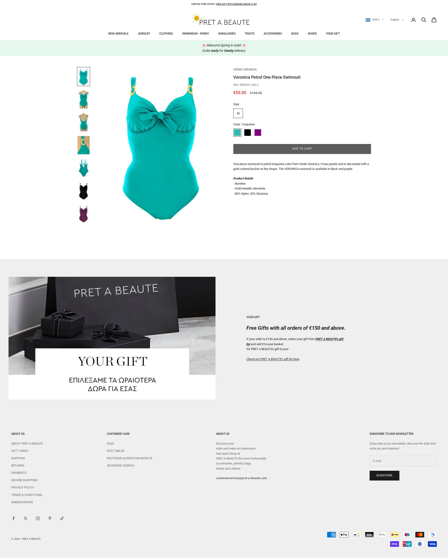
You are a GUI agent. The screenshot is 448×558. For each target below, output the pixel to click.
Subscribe (384, 475)
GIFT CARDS (19, 451)
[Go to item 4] (83, 145)
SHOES (312, 33)
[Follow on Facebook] (13, 518)
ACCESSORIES (273, 33)
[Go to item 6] (83, 190)
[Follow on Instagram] (37, 518)
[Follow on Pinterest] (50, 518)
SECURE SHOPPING (24, 480)
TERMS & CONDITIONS (26, 495)
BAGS (294, 33)
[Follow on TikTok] (62, 518)
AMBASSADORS (22, 502)
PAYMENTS (18, 472)
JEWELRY (144, 33)
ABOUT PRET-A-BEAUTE (27, 443)
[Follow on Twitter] (25, 518)
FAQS (110, 443)
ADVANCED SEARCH (120, 465)
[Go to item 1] (83, 76)
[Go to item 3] (83, 122)
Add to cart (302, 149)
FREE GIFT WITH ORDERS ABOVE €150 (236, 4)
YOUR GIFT (333, 33)
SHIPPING (18, 458)
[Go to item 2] (83, 99)
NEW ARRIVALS (118, 33)
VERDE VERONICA (245, 69)
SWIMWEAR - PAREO (195, 33)
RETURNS (17, 465)
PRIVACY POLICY (22, 487)
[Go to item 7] (83, 213)
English (395, 19)
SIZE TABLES (115, 451)
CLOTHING (166, 33)
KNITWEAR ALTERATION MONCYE (129, 458)
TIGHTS (249, 33)
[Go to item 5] (83, 168)
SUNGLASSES (226, 33)
